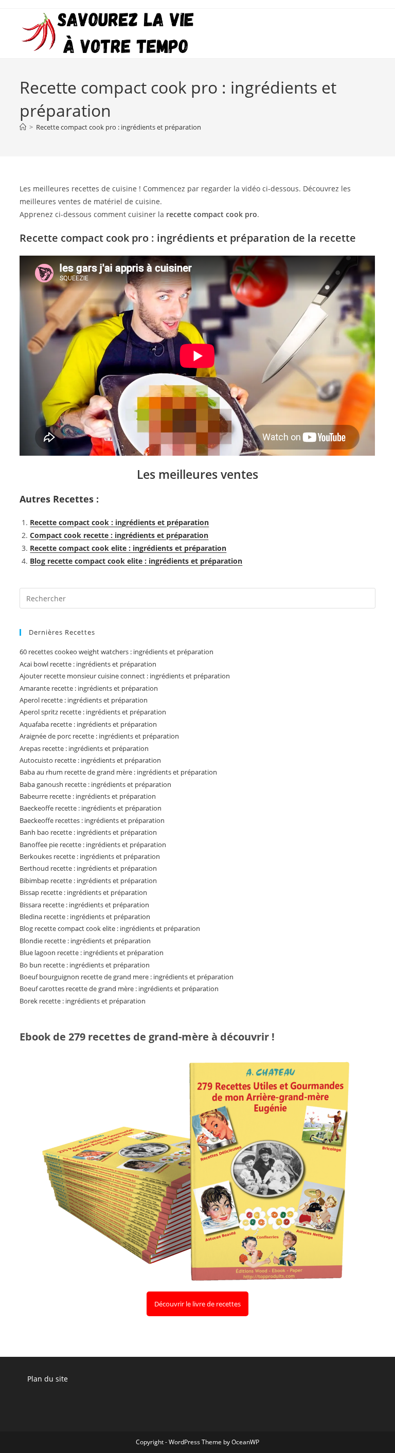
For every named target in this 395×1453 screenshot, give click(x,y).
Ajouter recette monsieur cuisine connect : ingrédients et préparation (125, 675)
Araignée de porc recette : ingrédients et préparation (99, 736)
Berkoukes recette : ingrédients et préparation (90, 856)
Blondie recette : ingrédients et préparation (85, 940)
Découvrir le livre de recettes (197, 1303)
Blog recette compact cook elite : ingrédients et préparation (136, 561)
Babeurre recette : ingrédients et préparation (88, 796)
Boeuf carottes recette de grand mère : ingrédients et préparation (119, 988)
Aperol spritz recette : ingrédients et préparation (93, 711)
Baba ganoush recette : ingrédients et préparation (95, 784)
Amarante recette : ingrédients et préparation (89, 688)
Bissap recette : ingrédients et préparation (83, 892)
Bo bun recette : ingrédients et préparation (85, 965)
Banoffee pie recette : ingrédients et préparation (93, 844)
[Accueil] (23, 127)
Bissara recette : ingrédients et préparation (84, 904)
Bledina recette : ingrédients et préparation (85, 916)
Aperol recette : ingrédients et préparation (84, 700)
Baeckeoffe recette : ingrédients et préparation (90, 808)
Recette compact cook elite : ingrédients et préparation (128, 548)
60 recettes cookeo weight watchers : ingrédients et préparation (116, 651)
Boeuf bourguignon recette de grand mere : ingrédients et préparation (127, 976)
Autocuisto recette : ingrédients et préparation (90, 760)
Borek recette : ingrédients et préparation (83, 1001)
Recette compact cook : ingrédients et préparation (119, 522)
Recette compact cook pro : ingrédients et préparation (118, 127)
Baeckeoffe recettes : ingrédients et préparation (92, 820)
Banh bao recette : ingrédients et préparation (88, 832)
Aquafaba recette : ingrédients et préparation (88, 724)
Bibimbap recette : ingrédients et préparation (88, 880)
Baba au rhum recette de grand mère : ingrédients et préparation (118, 772)
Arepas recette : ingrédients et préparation (84, 748)
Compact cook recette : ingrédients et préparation (119, 535)
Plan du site (47, 1379)
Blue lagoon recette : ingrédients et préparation (92, 952)
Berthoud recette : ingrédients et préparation (88, 868)
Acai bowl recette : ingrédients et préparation (88, 664)
